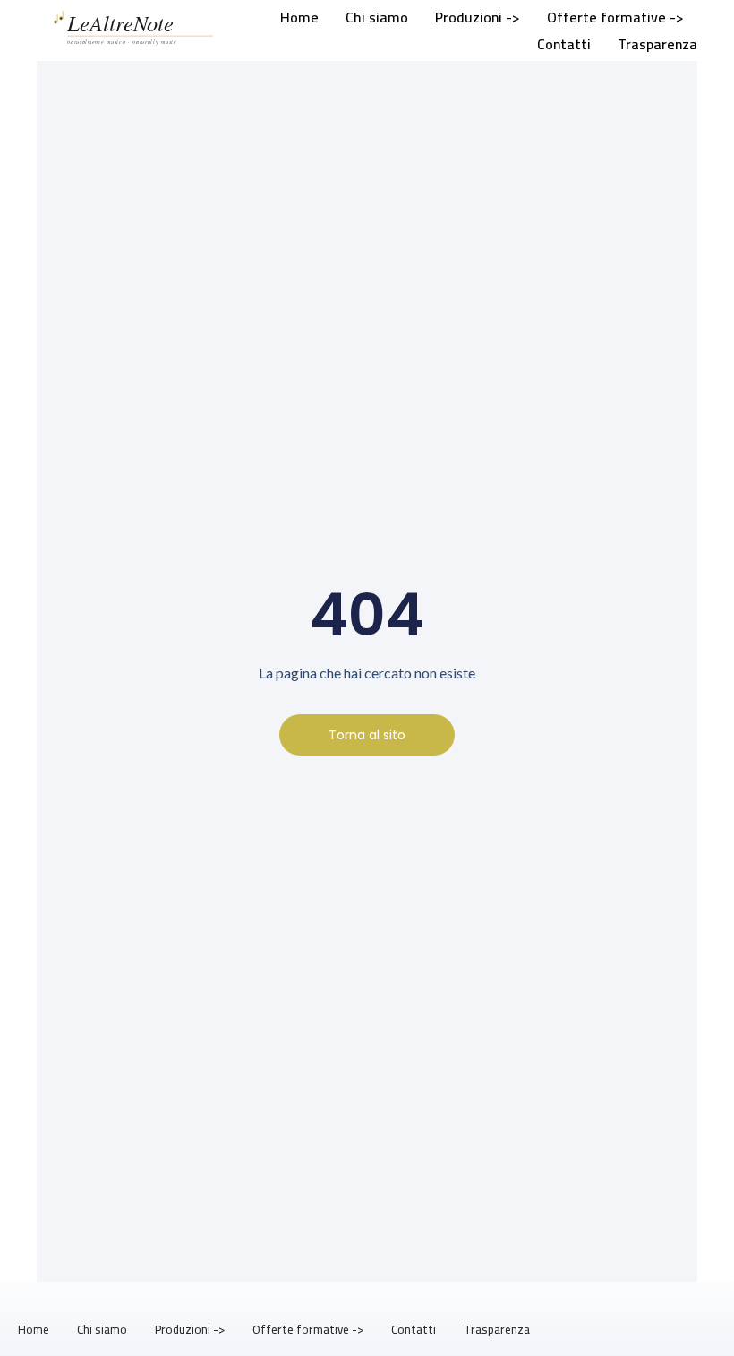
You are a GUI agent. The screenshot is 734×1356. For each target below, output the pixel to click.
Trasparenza (657, 43)
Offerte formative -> (615, 17)
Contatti (564, 43)
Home (299, 17)
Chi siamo (377, 17)
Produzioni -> (477, 17)
